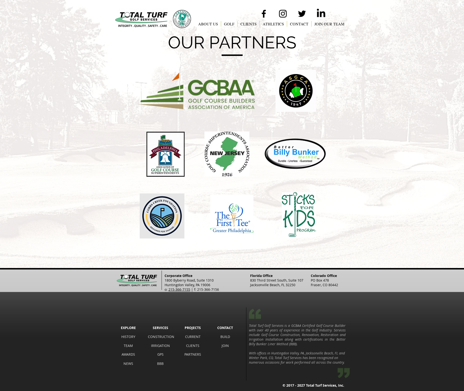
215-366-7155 (179, 289)
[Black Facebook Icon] (264, 13)
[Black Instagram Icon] (283, 13)
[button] (208, 24)
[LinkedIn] (321, 13)
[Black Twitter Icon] (302, 13)
